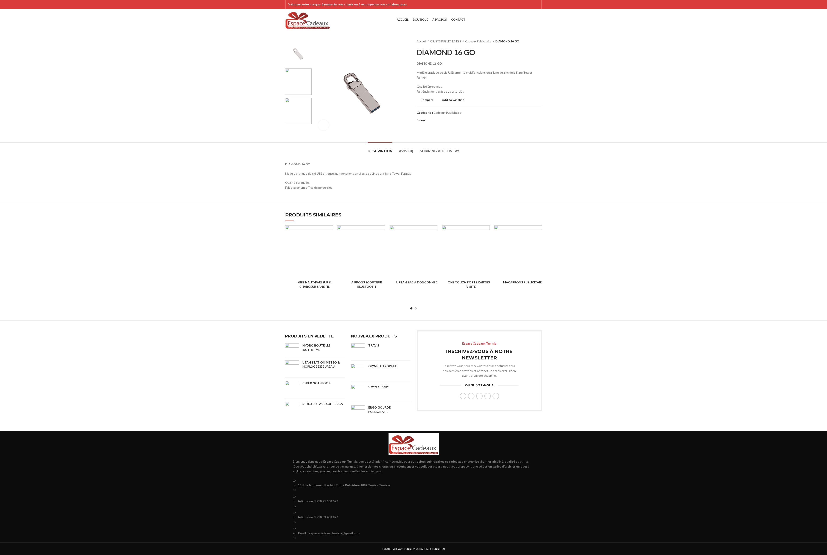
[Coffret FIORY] (358, 392)
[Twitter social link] (519, 4)
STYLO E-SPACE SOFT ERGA (322, 404)
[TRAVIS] (358, 350)
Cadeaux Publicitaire (478, 41)
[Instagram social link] (525, 4)
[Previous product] (531, 41)
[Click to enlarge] (323, 125)
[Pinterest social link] (536, 4)
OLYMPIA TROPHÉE (382, 366)
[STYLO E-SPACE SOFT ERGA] (292, 409)
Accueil (422, 41)
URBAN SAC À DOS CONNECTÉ (418, 282)
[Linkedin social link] (444, 120)
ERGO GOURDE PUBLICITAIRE (379, 410)
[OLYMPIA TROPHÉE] (358, 371)
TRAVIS (373, 345)
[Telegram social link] (449, 120)
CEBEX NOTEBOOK (316, 383)
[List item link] (413, 501)
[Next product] (540, 41)
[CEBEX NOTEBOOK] (292, 388)
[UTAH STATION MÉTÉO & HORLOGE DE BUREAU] (292, 367)
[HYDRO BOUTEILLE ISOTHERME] (292, 348)
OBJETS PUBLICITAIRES (446, 41)
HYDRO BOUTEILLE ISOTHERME (316, 347)
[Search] (532, 20)
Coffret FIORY (378, 387)
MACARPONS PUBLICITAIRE (523, 282)
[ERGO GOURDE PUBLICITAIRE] (358, 412)
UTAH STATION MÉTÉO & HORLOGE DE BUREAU (321, 364)
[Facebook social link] (514, 4)
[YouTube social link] (531, 4)
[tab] (380, 148)
